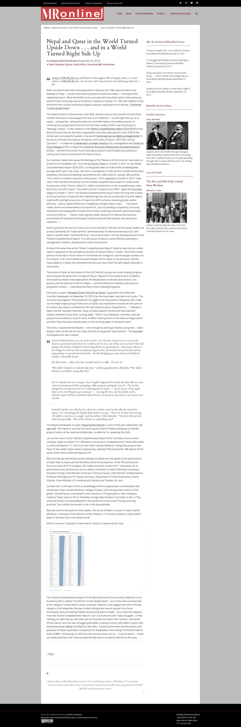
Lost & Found (153, 172)
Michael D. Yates (154, 190)
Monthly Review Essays (158, 106)
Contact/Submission (144, 13)
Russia (68, 64)
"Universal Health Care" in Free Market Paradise (168, 50)
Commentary (108, 64)
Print (51, 654)
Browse (160, 13)
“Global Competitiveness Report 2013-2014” (113, 128)
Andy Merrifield (153, 119)
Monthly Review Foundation (188, 714)
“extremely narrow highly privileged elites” (118, 136)
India (51, 64)
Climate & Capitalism (93, 3)
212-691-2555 (185, 723)
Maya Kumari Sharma (93, 425)
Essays (180, 13)
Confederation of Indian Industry (90, 143)
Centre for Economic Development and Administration (112, 146)
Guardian (138, 331)
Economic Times (96, 163)
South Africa (79, 64)
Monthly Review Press (70, 3)
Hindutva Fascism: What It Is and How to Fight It (168, 88)
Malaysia (59, 64)
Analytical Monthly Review (63, 60)
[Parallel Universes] (167, 136)
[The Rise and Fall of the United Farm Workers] (166, 208)
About (128, 13)
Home (119, 13)
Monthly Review (71, 81)
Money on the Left (114, 3)
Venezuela (92, 64)
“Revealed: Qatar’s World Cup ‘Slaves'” (87, 292)
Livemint (109, 178)
